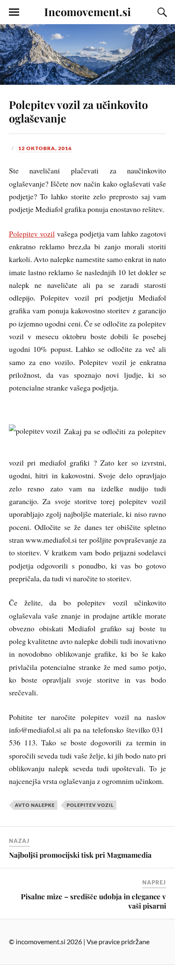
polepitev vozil (90, 805)
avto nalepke (35, 805)
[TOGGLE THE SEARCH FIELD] (161, 12)
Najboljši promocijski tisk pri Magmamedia (80, 854)
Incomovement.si (87, 11)
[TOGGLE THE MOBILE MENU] (14, 12)
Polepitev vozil (32, 234)
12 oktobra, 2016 (45, 148)
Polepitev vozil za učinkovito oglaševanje (78, 111)
